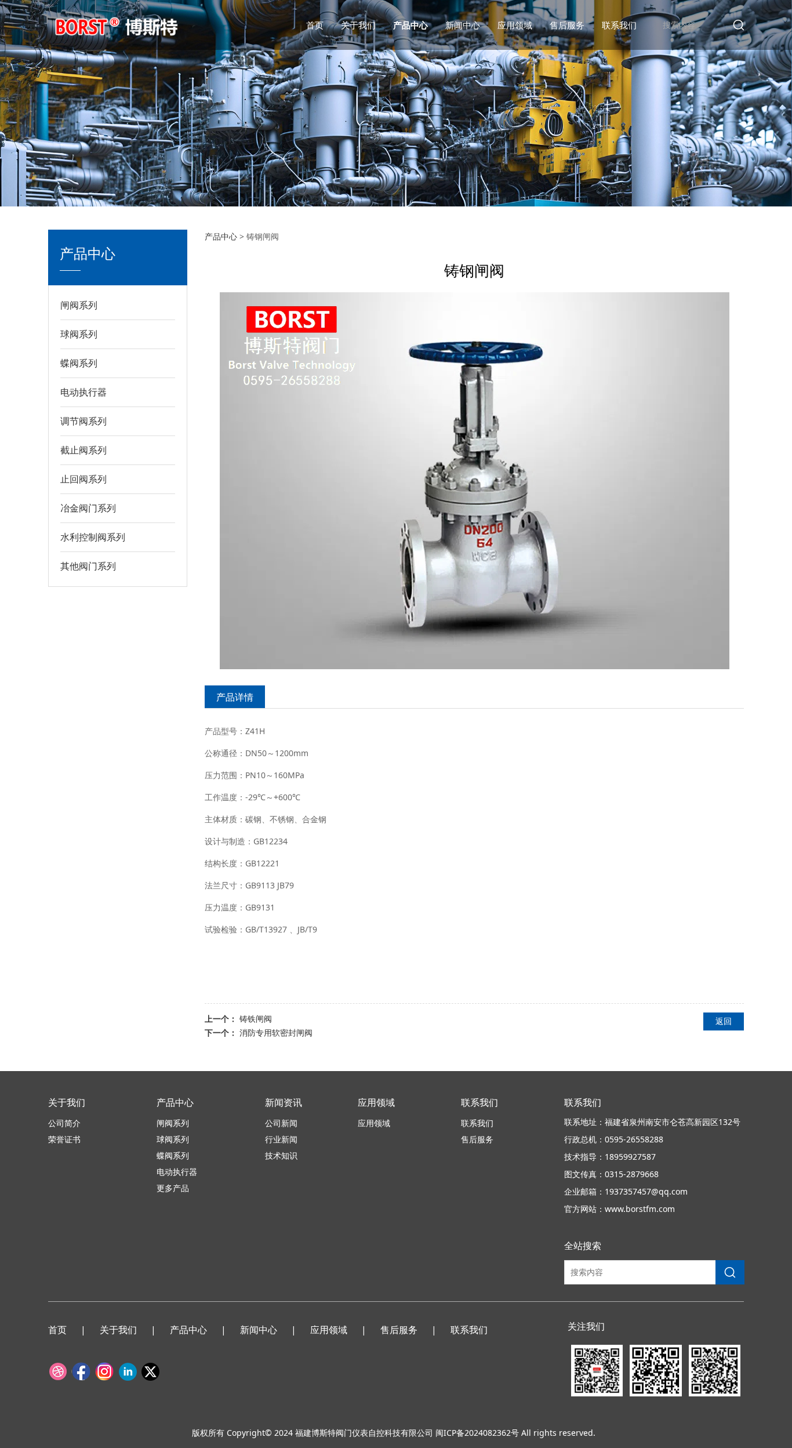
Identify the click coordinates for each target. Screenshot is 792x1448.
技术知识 (281, 1155)
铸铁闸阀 (255, 1018)
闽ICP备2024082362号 (477, 1432)
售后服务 (567, 25)
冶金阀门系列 (88, 508)
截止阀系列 (83, 450)
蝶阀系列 (78, 363)
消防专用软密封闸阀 (276, 1032)
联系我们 (619, 25)
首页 (315, 25)
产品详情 (234, 697)
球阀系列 (78, 334)
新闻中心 (462, 25)
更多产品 (173, 1187)
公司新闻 (281, 1122)
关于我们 (358, 25)
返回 (723, 1020)
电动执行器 (83, 392)
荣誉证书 (64, 1139)
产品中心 (410, 25)
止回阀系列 (83, 479)
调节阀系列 (83, 421)
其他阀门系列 (88, 566)
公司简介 (64, 1122)
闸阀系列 (78, 305)
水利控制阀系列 (92, 537)
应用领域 (514, 25)
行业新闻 (281, 1139)
